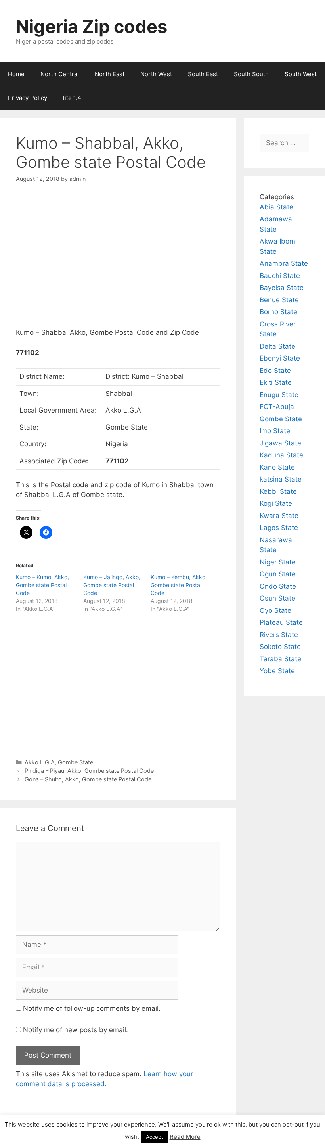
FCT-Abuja (277, 407)
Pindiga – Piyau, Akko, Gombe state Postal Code (89, 770)
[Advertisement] (118, 262)
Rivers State (279, 635)
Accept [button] (154, 1137)
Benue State (279, 300)
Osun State (277, 598)
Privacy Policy (27, 98)
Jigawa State (280, 443)
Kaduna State (281, 455)
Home (16, 74)
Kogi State (276, 503)
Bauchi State (280, 276)
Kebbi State (278, 491)
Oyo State (275, 610)
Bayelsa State (282, 288)
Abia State (276, 207)
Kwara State (279, 516)
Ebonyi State (280, 358)
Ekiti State (276, 382)
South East (203, 74)
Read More (185, 1136)
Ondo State (278, 586)
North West (156, 74)
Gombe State (75, 762)
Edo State (275, 370)
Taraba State (280, 659)
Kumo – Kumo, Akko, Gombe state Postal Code (42, 585)
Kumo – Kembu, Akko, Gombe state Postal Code (179, 585)
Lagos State (279, 528)
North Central (59, 74)
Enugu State (279, 395)
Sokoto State (280, 647)
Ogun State (278, 574)
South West (301, 74)
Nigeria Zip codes (91, 26)
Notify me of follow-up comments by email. (92, 1008)
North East (109, 74)
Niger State (278, 562)
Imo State (275, 431)
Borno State (278, 312)
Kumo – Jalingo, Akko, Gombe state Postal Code (111, 585)
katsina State (281, 479)
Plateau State (281, 622)
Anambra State (284, 263)
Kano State (277, 467)
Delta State (277, 346)
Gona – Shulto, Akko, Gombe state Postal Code (88, 779)
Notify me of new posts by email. (75, 1030)
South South (251, 74)
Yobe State (277, 671)
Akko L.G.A (40, 762)
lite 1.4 (72, 98)
